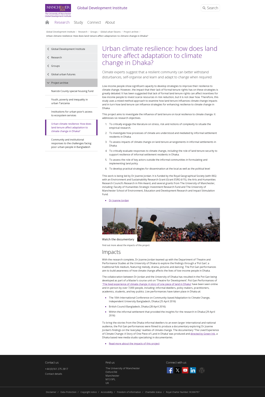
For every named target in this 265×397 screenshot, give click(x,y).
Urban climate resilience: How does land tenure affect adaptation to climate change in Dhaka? (97, 35)
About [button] (110, 22)
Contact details (53, 373)
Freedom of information (129, 392)
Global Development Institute (102, 8)
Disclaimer (51, 392)
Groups (94, 31)
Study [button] (78, 22)
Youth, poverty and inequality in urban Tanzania (69, 101)
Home (47, 22)
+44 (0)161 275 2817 (56, 369)
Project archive (131, 31)
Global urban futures (110, 31)
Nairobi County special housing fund (72, 91)
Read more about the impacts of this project (134, 343)
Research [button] (62, 22)
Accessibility (107, 392)
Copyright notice (89, 392)
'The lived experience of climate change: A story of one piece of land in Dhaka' (146, 284)
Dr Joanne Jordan (119, 200)
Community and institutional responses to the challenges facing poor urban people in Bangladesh (71, 143)
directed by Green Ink (202, 333)
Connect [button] (94, 22)
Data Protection (68, 392)
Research (82, 31)
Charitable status (153, 392)
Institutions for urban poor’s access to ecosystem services (71, 113)
